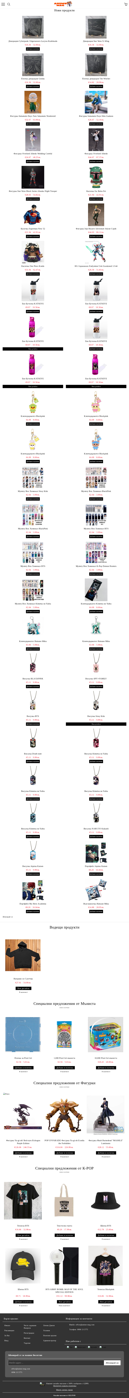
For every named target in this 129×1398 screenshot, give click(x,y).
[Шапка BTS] (105, 1200)
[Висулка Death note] (33, 739)
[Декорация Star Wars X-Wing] (96, 27)
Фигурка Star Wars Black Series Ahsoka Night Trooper (33, 191)
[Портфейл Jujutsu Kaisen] (96, 852)
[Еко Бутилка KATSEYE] (33, 289)
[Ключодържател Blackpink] (33, 402)
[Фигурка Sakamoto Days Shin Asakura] (96, 102)
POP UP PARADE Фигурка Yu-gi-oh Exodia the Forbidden (64, 1141)
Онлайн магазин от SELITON (64, 1395)
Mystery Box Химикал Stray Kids (33, 491)
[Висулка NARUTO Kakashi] (96, 814)
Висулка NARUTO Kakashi (96, 829)
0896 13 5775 (82, 1329)
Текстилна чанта (64, 1226)
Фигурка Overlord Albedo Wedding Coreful (33, 154)
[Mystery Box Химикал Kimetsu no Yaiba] (33, 589)
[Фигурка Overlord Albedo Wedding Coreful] (33, 139)
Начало (7, 1325)
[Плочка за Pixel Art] (23, 1034)
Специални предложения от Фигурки (64, 1083)
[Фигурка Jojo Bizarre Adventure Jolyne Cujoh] (96, 214)
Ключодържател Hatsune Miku (33, 641)
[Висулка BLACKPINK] (33, 664)
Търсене (27, 1343)
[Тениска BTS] (23, 1200)
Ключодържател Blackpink (33, 416)
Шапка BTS (105, 1226)
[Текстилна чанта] (64, 1201)
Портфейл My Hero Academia (33, 904)
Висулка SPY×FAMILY (96, 679)
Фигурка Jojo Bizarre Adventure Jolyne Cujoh (96, 229)
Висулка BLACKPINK (33, 679)
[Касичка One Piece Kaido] (33, 252)
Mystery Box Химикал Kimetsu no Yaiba (33, 604)
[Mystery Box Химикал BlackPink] (96, 477)
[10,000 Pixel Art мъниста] (105, 1034)
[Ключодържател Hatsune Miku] (33, 627)
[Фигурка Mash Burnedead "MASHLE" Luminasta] (105, 1115)
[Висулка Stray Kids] (96, 702)
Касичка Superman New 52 (33, 229)
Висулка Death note (33, 754)
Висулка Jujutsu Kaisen (32, 866)
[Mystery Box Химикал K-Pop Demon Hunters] (96, 552)
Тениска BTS (23, 1226)
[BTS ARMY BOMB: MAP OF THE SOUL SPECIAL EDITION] (64, 1266)
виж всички (64, 1008)
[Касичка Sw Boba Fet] (96, 177)
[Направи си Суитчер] (23, 955)
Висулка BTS (33, 716)
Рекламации (9, 1330)
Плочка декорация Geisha (33, 79)
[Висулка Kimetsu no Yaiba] (96, 739)
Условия (46, 1330)
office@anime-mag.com (85, 1325)
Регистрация (29, 1333)
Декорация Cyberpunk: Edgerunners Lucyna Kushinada (32, 41)
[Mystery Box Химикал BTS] (96, 514)
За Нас (7, 1336)
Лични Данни (49, 1325)
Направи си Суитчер (23, 979)
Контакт (27, 1338)
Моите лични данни (64, 1390)
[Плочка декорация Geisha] (33, 64)
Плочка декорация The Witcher (96, 79)
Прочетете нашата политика (64, 1386)
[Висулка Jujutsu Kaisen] (33, 852)
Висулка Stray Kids (96, 716)
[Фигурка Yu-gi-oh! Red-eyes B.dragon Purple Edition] (23, 1115)
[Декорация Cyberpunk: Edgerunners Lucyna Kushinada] (33, 27)
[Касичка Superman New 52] (33, 214)
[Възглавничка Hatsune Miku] (96, 890)
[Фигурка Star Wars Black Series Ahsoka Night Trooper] (33, 177)
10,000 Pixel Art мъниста (106, 1058)
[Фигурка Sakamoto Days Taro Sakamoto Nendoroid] (33, 102)
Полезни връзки (50, 1336)
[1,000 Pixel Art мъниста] (64, 1034)
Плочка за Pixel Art (23, 1058)
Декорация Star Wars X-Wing (96, 41)
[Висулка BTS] (33, 702)
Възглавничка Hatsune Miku (96, 904)
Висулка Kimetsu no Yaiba (96, 754)
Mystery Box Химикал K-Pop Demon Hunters (96, 566)
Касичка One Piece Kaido (32, 266)
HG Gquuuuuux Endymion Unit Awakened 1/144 (96, 266)
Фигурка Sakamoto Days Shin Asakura (96, 116)
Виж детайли (32, 349)
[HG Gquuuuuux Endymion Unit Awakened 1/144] (96, 252)
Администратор (49, 1341)
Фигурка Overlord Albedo (96, 154)
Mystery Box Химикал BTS (96, 529)
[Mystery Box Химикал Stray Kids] (33, 477)
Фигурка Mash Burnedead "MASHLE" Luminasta (106, 1141)
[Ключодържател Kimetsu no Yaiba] (96, 589)
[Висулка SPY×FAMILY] (96, 664)
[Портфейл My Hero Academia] (33, 890)
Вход (6, 1341)
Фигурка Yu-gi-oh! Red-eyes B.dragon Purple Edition (23, 1141)
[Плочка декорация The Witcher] (96, 64)
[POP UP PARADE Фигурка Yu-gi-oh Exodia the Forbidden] (64, 1115)
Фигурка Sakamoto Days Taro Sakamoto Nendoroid (33, 116)
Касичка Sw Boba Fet (96, 191)
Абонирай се (8, 917)
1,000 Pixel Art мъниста (64, 1058)
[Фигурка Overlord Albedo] (96, 139)
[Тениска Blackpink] (105, 1266)
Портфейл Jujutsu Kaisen (96, 866)
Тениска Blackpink (105, 1289)
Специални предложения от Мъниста (65, 1003)
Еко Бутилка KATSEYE (33, 304)
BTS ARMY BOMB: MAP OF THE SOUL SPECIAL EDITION (64, 1290)
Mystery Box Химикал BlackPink (96, 491)
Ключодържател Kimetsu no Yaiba (96, 604)
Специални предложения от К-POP (64, 1168)
